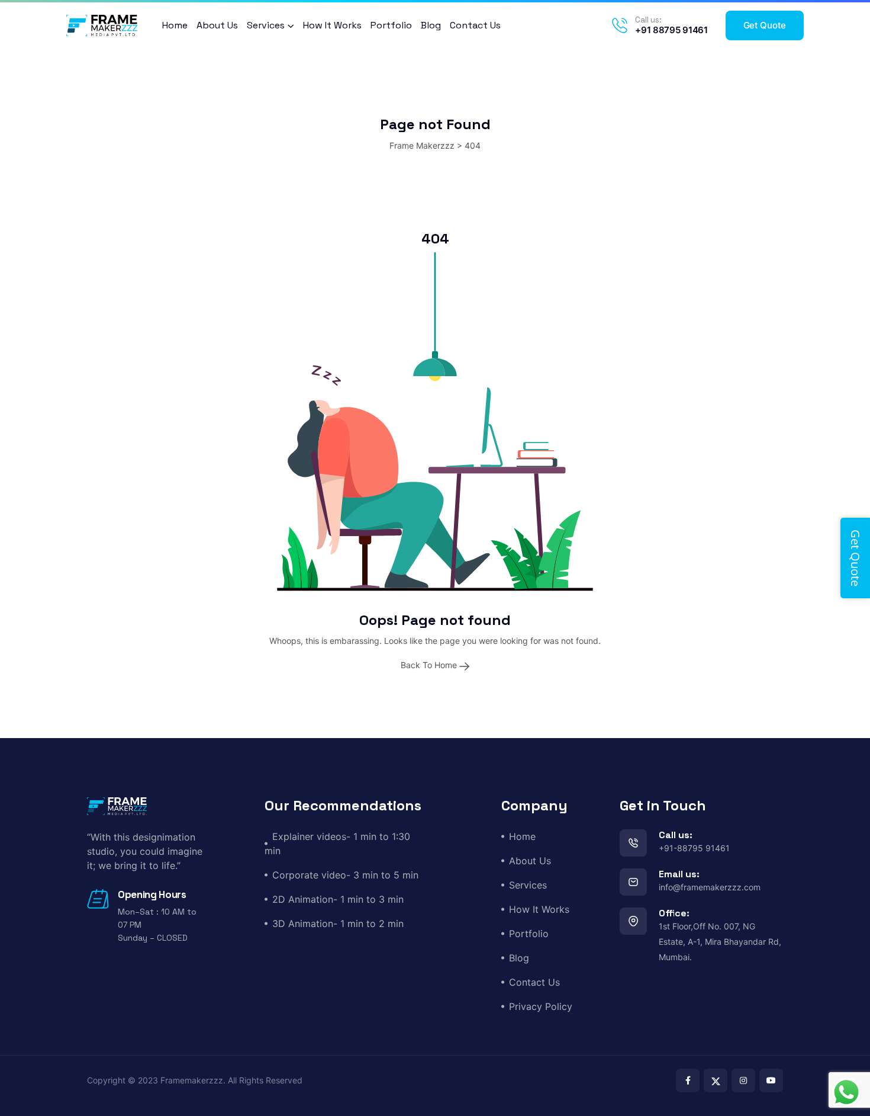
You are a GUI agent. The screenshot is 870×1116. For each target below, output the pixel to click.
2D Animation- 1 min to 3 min (338, 899)
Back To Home (430, 665)
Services (266, 25)
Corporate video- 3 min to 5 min (345, 875)
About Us (217, 25)
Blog (431, 25)
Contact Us (475, 25)
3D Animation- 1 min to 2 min (338, 923)
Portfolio (391, 25)
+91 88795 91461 (671, 30)
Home (175, 25)
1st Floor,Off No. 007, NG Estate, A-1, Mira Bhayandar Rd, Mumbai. (720, 941)
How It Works (332, 25)
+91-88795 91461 (694, 848)
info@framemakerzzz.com (710, 887)
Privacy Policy (540, 1006)
